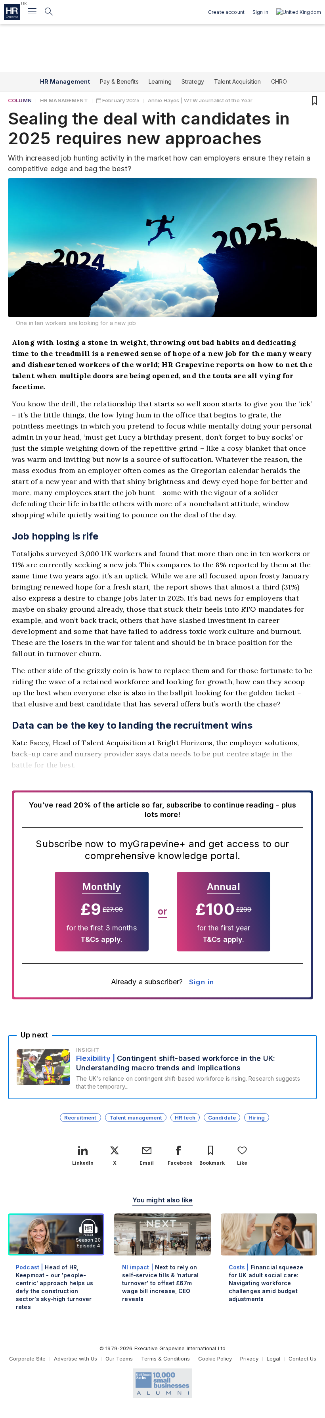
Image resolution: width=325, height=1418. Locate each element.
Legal (273, 1358)
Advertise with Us (75, 1358)
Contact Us (302, 1358)
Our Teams (119, 1358)
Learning (160, 81)
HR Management (65, 81)
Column (20, 100)
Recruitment (80, 1117)
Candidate (222, 1117)
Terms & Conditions (165, 1358)
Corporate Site (27, 1358)
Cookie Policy (215, 1358)
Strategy (193, 81)
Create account (226, 12)
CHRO (279, 81)
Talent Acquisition (237, 81)
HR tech (185, 1117)
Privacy (249, 1358)
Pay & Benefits (119, 81)
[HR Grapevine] (12, 12)
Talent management (135, 1117)
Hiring (257, 1117)
